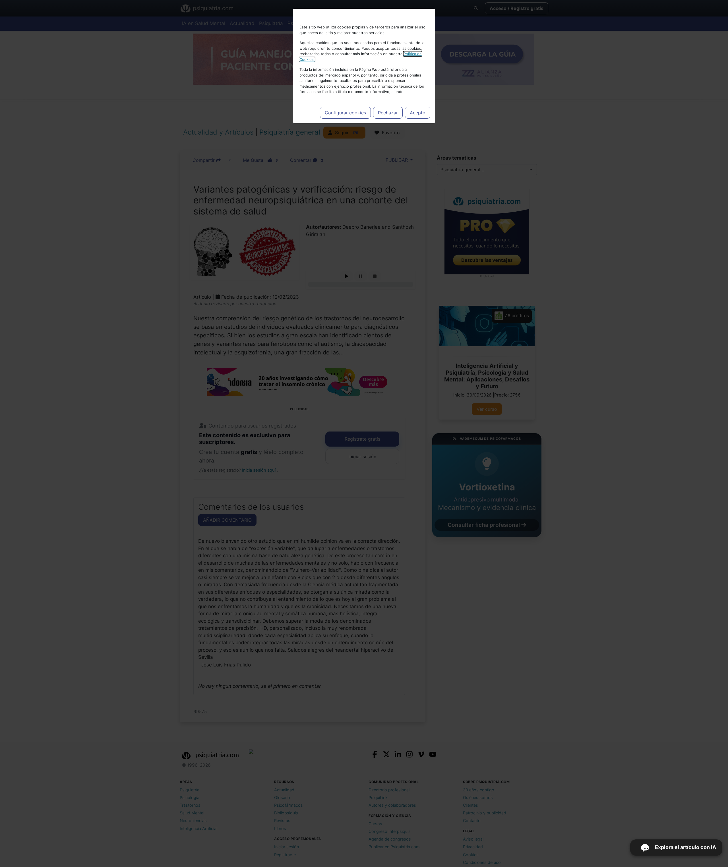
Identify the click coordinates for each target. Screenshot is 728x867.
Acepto (417, 112)
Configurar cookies (345, 112)
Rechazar (388, 112)
